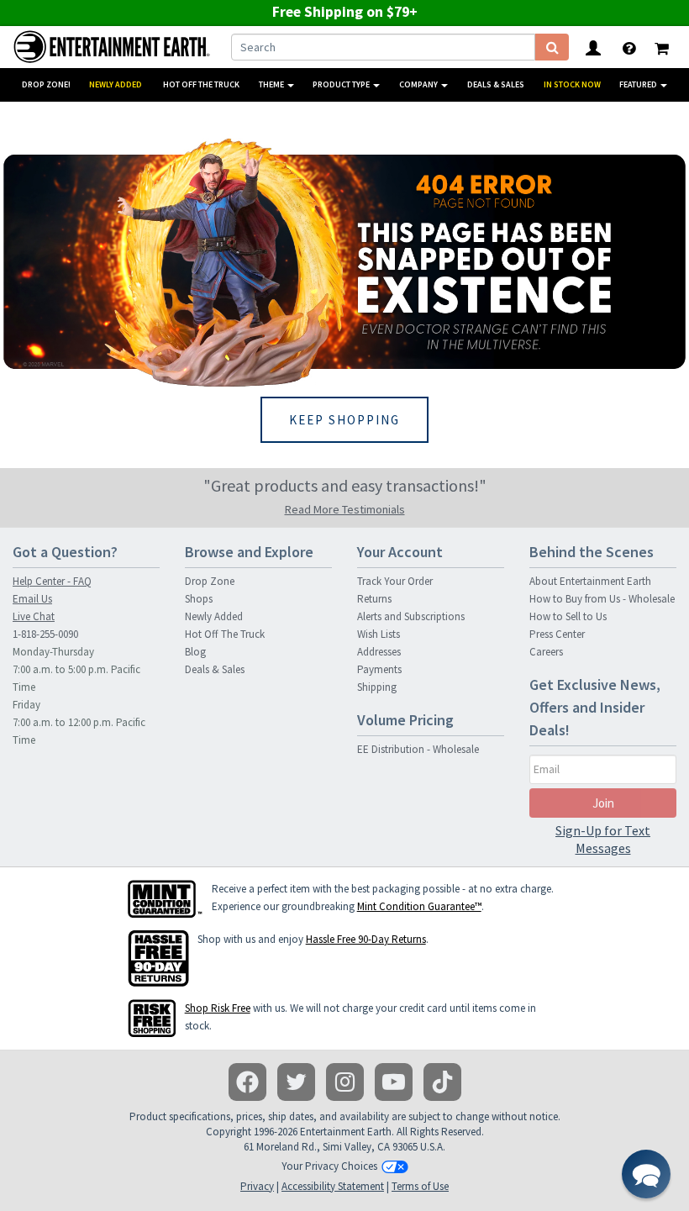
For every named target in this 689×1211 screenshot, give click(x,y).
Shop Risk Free (217, 1008)
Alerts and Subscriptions (411, 616)
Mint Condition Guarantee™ (419, 906)
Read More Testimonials (345, 509)
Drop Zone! (46, 84)
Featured (639, 84)
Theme (272, 84)
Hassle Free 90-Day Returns (366, 939)
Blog (195, 652)
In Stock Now (572, 84)
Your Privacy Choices (329, 1166)
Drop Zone (209, 581)
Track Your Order (395, 581)
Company (419, 84)
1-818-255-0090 (45, 634)
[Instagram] (345, 1082)
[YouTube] (394, 1082)
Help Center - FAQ (52, 581)
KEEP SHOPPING (344, 420)
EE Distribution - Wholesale (418, 749)
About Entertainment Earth (590, 581)
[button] (646, 1174)
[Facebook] (247, 1082)
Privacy (257, 1186)
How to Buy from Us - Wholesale (602, 599)
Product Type (342, 84)
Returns (374, 599)
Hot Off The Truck (201, 84)
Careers (546, 652)
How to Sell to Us (568, 616)
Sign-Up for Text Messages (602, 839)
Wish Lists (378, 634)
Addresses (379, 652)
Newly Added (115, 84)
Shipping (377, 687)
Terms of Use (420, 1186)
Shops (199, 599)
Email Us (32, 599)
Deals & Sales (495, 84)
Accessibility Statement (332, 1186)
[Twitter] (296, 1082)
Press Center (557, 634)
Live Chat (34, 616)
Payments (379, 669)
